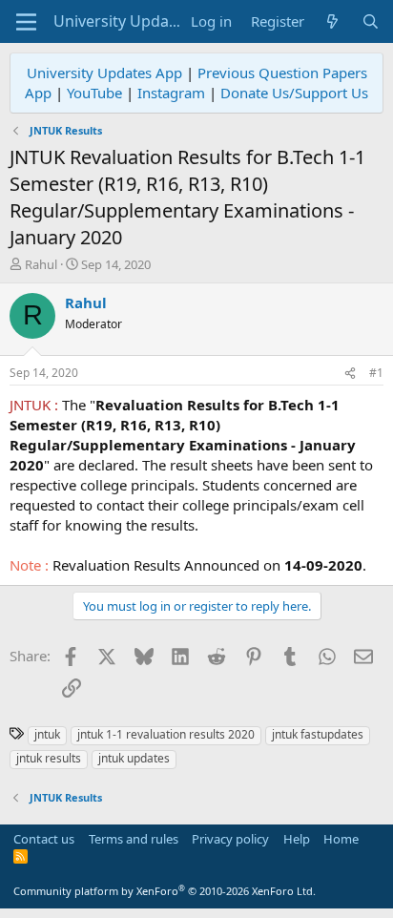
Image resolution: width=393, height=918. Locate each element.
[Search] (370, 21)
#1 (376, 373)
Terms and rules (133, 838)
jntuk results (48, 758)
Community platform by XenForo (164, 891)
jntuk (47, 734)
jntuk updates (134, 758)
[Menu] (26, 22)
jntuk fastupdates (317, 734)
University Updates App (104, 72)
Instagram (171, 92)
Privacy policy (230, 838)
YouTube (94, 92)
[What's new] (332, 21)
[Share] (350, 374)
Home (341, 838)
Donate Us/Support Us (294, 92)
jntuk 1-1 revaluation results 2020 (166, 734)
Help (296, 838)
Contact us (43, 838)
